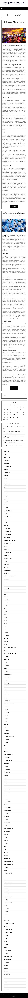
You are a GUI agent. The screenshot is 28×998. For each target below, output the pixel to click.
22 (14, 414)
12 (4, 412)
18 (23, 412)
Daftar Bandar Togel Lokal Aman (14, 213)
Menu (25, 8)
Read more (14, 206)
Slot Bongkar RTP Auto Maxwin (14, 22)
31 (20, 417)
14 (10, 412)
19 (4, 414)
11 (23, 409)
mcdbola (18, 45)
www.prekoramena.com (14, 3)
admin (20, 25)
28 (10, 417)
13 (7, 412)
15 (14, 412)
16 (17, 412)
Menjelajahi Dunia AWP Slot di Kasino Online (12, 445)
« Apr (4, 419)
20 (7, 414)
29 (14, 417)
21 (10, 414)
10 (20, 409)
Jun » (7, 419)
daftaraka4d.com (5, 235)
